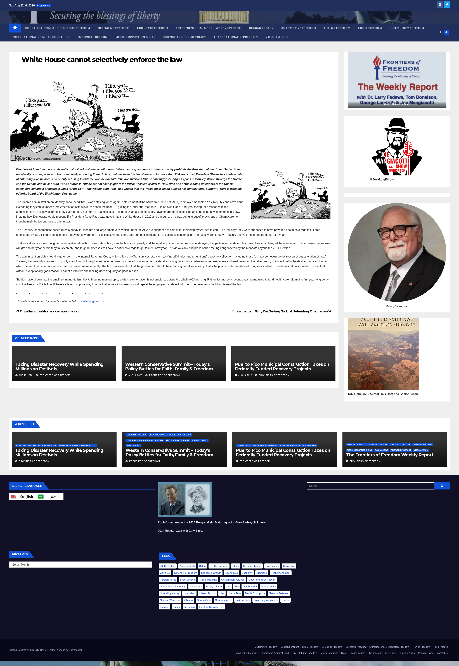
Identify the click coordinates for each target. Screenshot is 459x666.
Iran (228, 586)
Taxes (176, 606)
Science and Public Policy (184, 37)
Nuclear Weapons (170, 600)
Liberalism (189, 593)
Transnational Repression (236, 37)
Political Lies (243, 600)
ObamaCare (204, 600)
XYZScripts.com (246, 663)
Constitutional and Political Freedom (57, 28)
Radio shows (381, 450)
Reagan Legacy (261, 28)
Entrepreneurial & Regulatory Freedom (208, 28)
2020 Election (167, 566)
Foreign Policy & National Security (145, 440)
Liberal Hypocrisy (169, 593)
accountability (187, 566)
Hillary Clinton (214, 586)
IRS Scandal (250, 586)
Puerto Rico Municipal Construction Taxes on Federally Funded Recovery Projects (282, 366)
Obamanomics (223, 600)
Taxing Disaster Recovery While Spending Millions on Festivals (59, 366)
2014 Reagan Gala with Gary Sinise (181, 530)
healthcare (196, 586)
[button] (440, 32)
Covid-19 (165, 572)
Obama (188, 600)
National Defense (278, 593)
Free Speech (187, 579)
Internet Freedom (93, 37)
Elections (262, 572)
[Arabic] (49, 496)
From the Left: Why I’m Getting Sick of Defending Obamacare (280, 311)
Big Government (219, 566)
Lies (222, 593)
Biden (202, 566)
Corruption (289, 566)
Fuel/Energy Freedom (407, 28)
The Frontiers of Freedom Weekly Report (389, 454)
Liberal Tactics (207, 593)
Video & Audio (277, 37)
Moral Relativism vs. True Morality (77, 446)
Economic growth (211, 572)
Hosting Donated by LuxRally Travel (28, 650)
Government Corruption (262, 579)
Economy (247, 572)
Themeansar (75, 650)
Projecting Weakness (266, 600)
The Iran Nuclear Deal (211, 606)
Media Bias (234, 593)
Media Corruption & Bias (135, 37)
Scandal (164, 606)
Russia (285, 600)
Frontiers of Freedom (54, 375)
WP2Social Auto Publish (216, 663)
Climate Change (252, 566)
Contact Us (443, 653)
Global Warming (208, 579)
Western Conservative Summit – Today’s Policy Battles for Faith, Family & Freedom (169, 366)
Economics (231, 572)
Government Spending (173, 586)
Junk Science (268, 586)
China (235, 566)
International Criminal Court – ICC (41, 37)
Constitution (272, 566)
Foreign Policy (168, 579)
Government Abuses (232, 579)
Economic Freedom (152, 28)
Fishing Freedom (337, 28)
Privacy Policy (425, 653)
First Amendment (280, 572)
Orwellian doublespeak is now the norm (50, 311)
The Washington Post (90, 301)
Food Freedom (370, 28)
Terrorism (189, 606)
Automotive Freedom (298, 28)
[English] (22, 496)
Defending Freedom (113, 28)
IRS (237, 586)
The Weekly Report (401, 450)
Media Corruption (255, 593)
